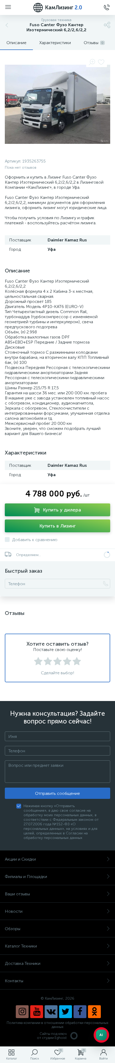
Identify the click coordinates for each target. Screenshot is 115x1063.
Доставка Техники (22, 963)
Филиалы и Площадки (26, 876)
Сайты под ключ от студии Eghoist (52, 1036)
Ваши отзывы (17, 893)
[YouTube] (36, 1011)
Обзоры (12, 928)
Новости (13, 911)
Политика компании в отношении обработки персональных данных (57, 1025)
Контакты (14, 980)
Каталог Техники (21, 946)
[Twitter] (65, 1011)
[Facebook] (80, 1011)
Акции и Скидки (20, 859)
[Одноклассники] (94, 1011)
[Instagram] (22, 1011)
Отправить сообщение (57, 793)
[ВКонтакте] (51, 1011)
